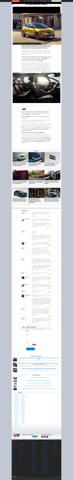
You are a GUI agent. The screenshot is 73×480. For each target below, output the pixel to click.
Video (23, 423)
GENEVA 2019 (16, 424)
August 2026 (55, 448)
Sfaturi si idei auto (23, 415)
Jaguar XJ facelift (44, 448)
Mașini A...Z (21, 466)
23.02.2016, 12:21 (27, 243)
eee (25, 242)
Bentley (13, 447)
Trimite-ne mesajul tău (56, 477)
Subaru (21, 460)
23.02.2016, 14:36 (27, 273)
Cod (27, 342)
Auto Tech (16, 400)
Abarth (13, 443)
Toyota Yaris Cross (45, 449)
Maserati (21, 443)
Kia (12, 463)
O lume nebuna (22, 406)
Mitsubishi (21, 447)
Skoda (21, 457)
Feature (16, 418)
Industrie (16, 425)
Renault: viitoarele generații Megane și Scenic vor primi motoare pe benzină (19, 164)
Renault (23, 50)
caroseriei (27, 116)
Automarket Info (16, 402)
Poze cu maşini (55, 445)
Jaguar (13, 461)
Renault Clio (33, 447)
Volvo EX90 (33, 465)
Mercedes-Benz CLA (34, 444)
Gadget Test (16, 421)
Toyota (21, 463)
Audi (13, 446)
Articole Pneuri (16, 398)
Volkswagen (22, 464)
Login (49, 1)
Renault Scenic (27, 123)
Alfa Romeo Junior (34, 472)
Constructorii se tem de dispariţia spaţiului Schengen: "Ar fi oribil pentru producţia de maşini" (38, 368)
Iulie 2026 (54, 449)
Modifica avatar (23, 328)
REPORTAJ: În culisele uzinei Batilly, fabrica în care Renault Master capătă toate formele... (51, 200)
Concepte (16, 403)
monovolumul (44, 58)
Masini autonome (22, 396)
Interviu (23, 395)
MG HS (32, 460)
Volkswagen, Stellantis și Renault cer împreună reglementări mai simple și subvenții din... (35, 200)
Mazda (21, 444)
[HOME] (16, 1)
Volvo (21, 465)
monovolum (40, 60)
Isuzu (13, 460)
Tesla (20, 462)
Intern (23, 394)
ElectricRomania (16, 415)
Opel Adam (23, 408)
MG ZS (32, 462)
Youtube (47, 437)
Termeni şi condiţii (24, 477)
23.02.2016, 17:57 (27, 285)
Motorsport (22, 405)
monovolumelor (39, 141)
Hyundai (13, 459)
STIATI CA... (23, 417)
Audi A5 (32, 458)
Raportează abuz (35, 216)
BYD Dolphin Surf (34, 467)
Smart (21, 458)
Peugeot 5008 (33, 459)
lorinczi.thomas (28, 295)
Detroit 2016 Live (16, 407)
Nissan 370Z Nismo (45, 444)
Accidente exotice (16, 394)
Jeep (13, 462)
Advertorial (16, 395)
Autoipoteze (16, 401)
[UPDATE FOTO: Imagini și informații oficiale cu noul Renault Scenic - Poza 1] (37, 29)
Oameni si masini (23, 407)
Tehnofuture (23, 418)
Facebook (42, 437)
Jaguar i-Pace (44, 456)
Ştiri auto (54, 443)
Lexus (13, 467)
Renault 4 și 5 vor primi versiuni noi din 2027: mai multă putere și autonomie (36, 182)
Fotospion (16, 420)
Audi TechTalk (16, 399)
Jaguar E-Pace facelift (45, 459)
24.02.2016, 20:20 (27, 309)
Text (27, 334)
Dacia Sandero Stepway (45, 447)
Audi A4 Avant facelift (45, 464)
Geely (13, 457)
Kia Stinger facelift (45, 465)
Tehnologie (22, 419)
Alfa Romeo (14, 444)
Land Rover (14, 465)
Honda (13, 458)
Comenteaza (49, 210)
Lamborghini (14, 464)
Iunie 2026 (54, 450)
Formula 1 (16, 419)
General (16, 422)
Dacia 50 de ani (16, 406)
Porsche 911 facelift (34, 466)
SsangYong (21, 459)
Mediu (23, 399)
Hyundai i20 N (44, 455)
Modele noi (23, 404)
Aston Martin (14, 445)
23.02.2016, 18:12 (27, 291)
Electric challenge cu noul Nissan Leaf (16, 413)
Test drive (54, 444)
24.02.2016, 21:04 (27, 319)
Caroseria (38, 68)
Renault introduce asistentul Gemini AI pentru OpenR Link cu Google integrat (20, 182)
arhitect (26, 284)
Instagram (45, 437)
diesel (23, 126)
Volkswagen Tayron (34, 461)
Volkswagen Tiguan (34, 443)
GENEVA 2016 (40, 356)
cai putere (33, 127)
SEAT (21, 456)
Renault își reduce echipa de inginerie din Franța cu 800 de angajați (51, 182)
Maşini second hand (56, 442)
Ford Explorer (44, 443)
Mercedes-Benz (22, 445)
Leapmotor (14, 466)
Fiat (13, 455)
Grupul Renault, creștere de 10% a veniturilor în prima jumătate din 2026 (35, 164)
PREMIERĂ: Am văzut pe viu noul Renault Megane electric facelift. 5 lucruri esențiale (20, 200)
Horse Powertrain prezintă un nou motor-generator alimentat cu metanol (51, 164)
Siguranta (22, 416)
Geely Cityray (33, 446)
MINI (20, 446)
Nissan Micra (44, 452)
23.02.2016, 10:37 (27, 213)
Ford (13, 456)
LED (30, 68)
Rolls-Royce (22, 455)
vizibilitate (43, 71)
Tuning (23, 420)
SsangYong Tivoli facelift (46, 463)
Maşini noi (14, 440)
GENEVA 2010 (16, 423)
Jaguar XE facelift (45, 460)
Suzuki (21, 461)
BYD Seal (32, 445)
